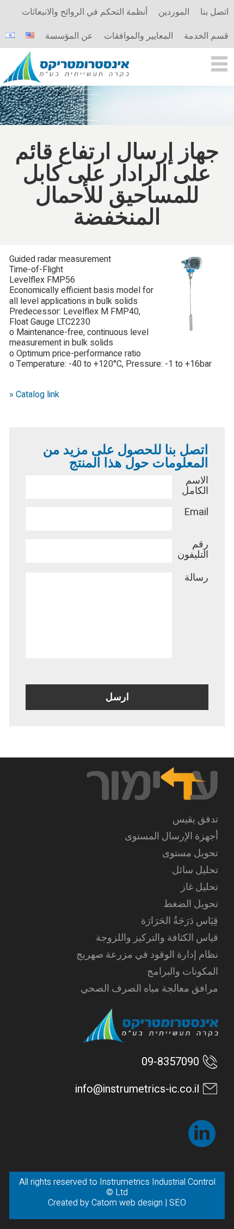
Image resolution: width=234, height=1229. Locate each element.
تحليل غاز (199, 887)
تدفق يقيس (195, 819)
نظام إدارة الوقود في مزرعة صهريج (147, 954)
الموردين (173, 12)
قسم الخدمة (206, 36)
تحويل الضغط (190, 904)
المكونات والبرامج (182, 971)
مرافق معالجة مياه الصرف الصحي (149, 988)
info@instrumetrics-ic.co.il (137, 1089)
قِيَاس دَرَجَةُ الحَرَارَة (179, 921)
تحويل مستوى (190, 853)
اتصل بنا (214, 12)
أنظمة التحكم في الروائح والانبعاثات (84, 12)
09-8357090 (170, 1062)
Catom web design (127, 1202)
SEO (177, 1202)
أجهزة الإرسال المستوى (171, 836)
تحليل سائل (195, 870)
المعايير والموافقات (138, 36)
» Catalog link (34, 394)
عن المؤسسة (69, 36)
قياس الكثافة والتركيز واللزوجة (157, 937)
